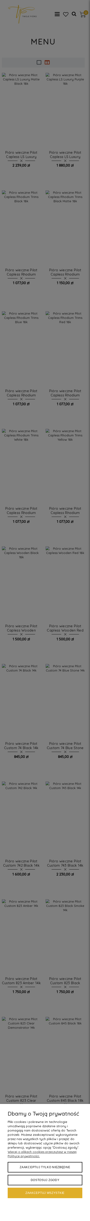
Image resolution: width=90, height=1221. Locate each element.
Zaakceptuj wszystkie (45, 1193)
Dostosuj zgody (45, 1180)
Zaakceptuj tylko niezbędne (45, 1167)
